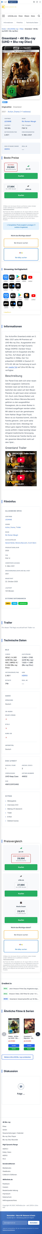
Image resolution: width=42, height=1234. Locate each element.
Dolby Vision (7, 1152)
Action (10, 112)
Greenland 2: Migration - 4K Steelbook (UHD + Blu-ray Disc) (29, 1039)
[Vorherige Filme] (4, 1034)
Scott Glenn (32, 543)
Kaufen (21, 176)
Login (4, 2)
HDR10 (7, 149)
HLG (4, 1159)
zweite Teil (13, 367)
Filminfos (20, 22)
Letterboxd (22, 603)
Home (4, 29)
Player (21, 16)
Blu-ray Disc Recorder (10, 1140)
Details (14, 1045)
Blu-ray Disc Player (9, 1136)
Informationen (8, 22)
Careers (5, 1187)
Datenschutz (7, 1197)
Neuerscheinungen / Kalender (13, 1133)
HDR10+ (5, 1149)
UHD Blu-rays (12, 16)
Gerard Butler (10, 543)
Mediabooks (7, 1168)
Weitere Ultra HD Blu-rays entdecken (17, 1057)
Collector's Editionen (10, 1174)
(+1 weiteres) (25, 112)
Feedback (6, 1184)
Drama (16, 112)
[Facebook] (34, 2)
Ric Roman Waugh (29, 121)
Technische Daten (32, 22)
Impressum (6, 1194)
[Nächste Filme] (38, 1034)
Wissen (26, 16)
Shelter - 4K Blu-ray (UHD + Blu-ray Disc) (13, 1038)
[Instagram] (37, 2)
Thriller (18, 527)
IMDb (8, 603)
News (33, 16)
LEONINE (7, 121)
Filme (21, 29)
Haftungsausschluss (8, 209)
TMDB (14, 603)
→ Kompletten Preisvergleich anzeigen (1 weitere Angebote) (21, 226)
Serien (5, 1130)
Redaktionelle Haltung (10, 1190)
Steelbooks (6, 1171)
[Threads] (40, 2)
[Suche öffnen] (39, 16)
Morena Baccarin (21, 543)
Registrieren (13, 2)
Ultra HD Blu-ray (12, 29)
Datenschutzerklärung (9, 1230)
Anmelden (33, 1223)
